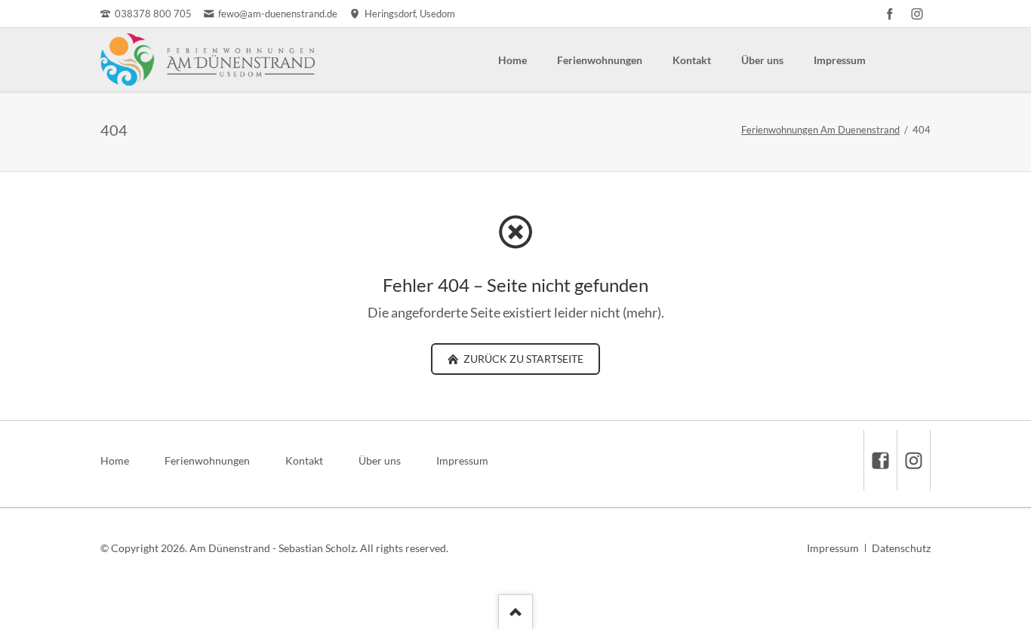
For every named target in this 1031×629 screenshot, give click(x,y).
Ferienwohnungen (599, 60)
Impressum (840, 60)
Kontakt (691, 60)
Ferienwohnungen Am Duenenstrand (820, 130)
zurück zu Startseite (522, 358)
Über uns (762, 60)
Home (512, 60)
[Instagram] (917, 13)
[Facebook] (889, 13)
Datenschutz (901, 548)
